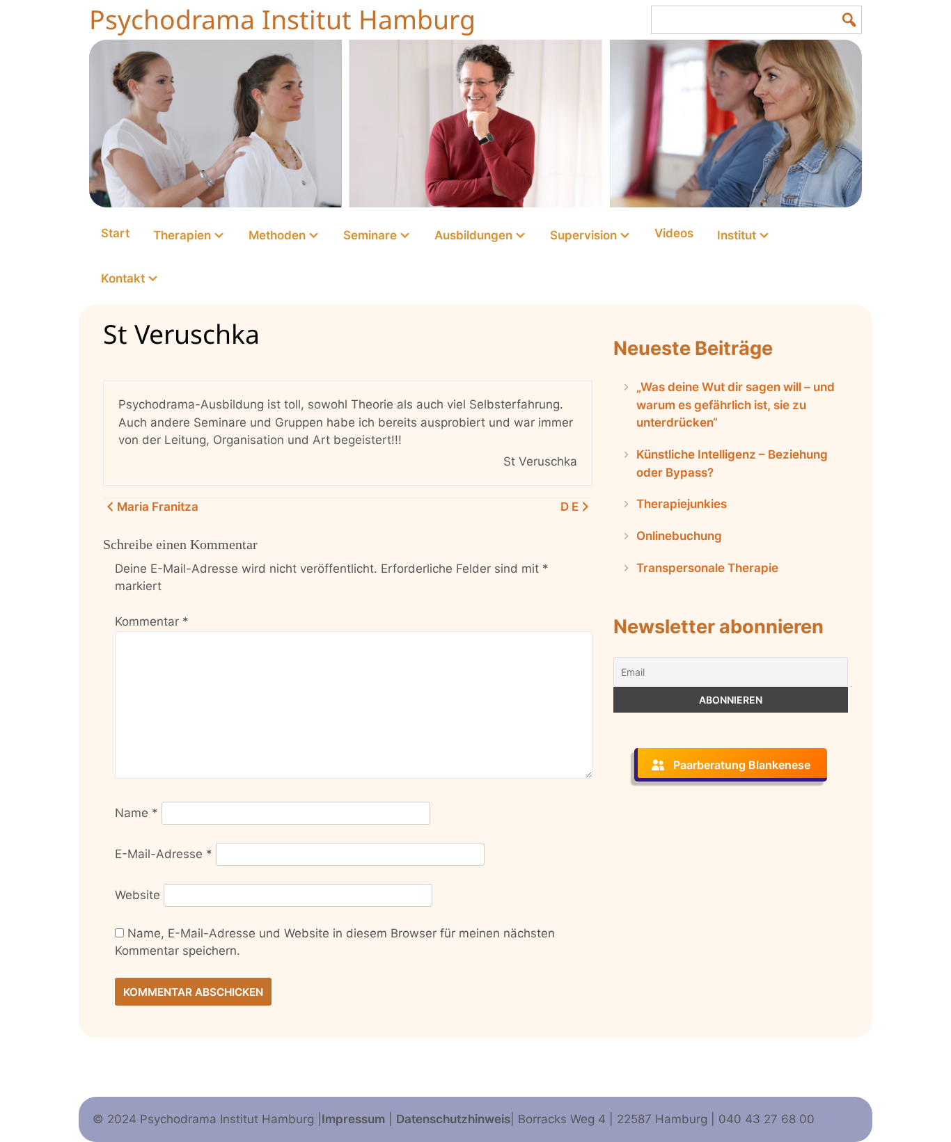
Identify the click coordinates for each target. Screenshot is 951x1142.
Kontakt (123, 278)
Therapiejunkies (681, 504)
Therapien (182, 235)
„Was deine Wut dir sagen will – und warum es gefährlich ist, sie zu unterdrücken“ (735, 404)
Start (115, 233)
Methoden (277, 235)
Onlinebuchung (679, 536)
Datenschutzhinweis (453, 1119)
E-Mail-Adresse (163, 854)
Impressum (353, 1119)
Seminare (370, 235)
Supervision (583, 235)
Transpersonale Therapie (707, 568)
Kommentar (152, 621)
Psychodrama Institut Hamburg (282, 19)
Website (137, 895)
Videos (673, 233)
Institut (736, 235)
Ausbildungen (473, 235)
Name (136, 813)
